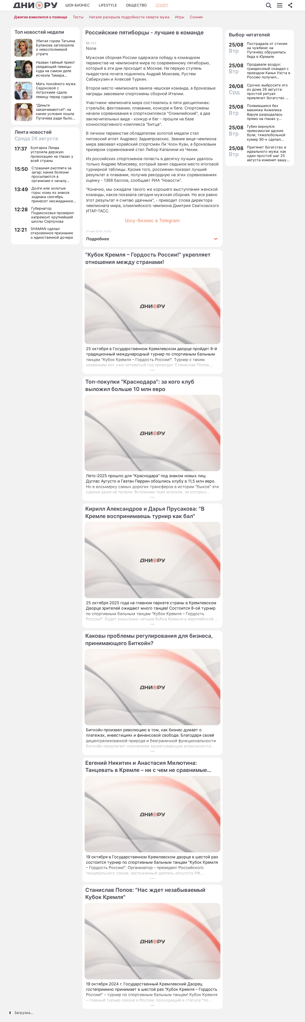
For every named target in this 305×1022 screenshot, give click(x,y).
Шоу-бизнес (77, 5)
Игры (179, 17)
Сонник (196, 17)
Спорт (162, 5)
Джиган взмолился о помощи (40, 17)
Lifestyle (108, 5)
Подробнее (97, 238)
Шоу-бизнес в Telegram (152, 220)
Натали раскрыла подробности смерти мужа (129, 17)
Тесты (78, 17)
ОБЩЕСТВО (136, 5)
